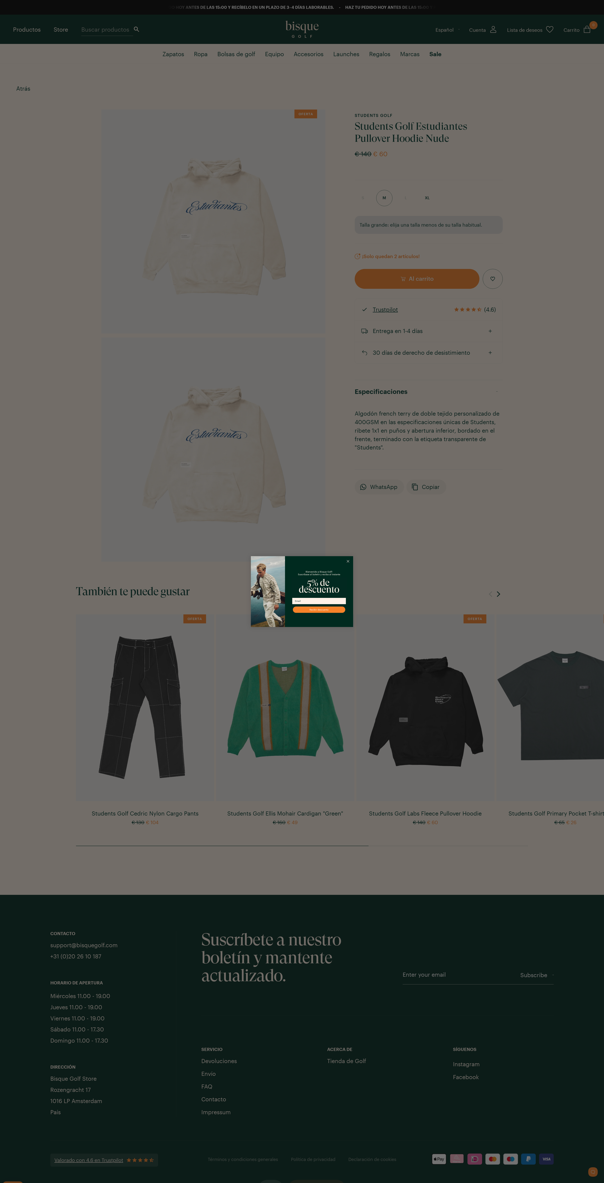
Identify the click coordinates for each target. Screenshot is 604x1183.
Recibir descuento (319, 617)
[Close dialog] (348, 569)
